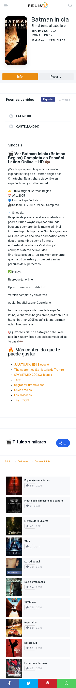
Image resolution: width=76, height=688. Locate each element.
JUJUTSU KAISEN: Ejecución (32, 364)
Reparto (55, 76)
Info (20, 76)
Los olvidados (23, 395)
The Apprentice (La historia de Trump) (39, 369)
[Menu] (5, 5)
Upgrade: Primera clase (29, 385)
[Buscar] (70, 5)
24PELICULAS (56, 40)
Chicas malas (23, 390)
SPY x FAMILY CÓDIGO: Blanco (33, 374)
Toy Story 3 (21, 400)
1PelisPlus (37, 40)
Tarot (17, 379)
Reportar (48, 99)
